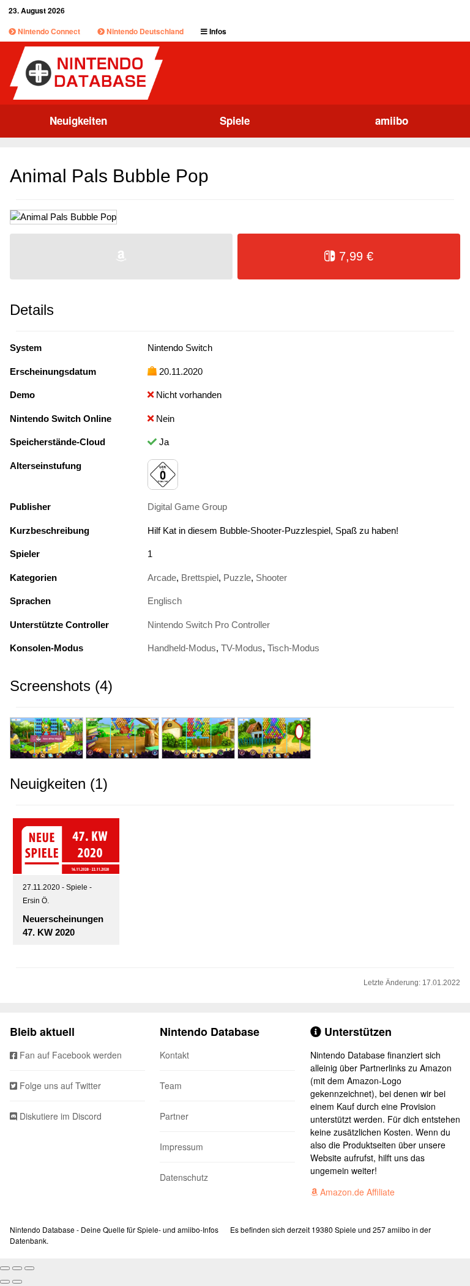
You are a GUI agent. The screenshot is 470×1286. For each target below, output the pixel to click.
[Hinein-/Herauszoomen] (29, 1268)
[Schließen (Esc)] (5, 1268)
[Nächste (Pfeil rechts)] (17, 1282)
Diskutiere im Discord (59, 1116)
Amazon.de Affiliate (356, 1192)
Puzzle (237, 577)
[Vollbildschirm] (17, 1268)
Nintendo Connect (48, 31)
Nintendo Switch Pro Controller (208, 624)
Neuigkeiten (78, 120)
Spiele (235, 120)
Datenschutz (184, 1177)
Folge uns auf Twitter (59, 1085)
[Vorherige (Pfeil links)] (5, 1282)
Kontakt (174, 1055)
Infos (216, 31)
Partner (174, 1116)
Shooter (271, 577)
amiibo (391, 120)
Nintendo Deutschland (144, 31)
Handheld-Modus (181, 648)
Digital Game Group (187, 506)
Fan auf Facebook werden (69, 1055)
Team (171, 1085)
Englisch (164, 601)
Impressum (181, 1146)
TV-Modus (242, 648)
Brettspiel (199, 577)
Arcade (161, 577)
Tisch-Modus (293, 648)
